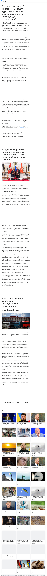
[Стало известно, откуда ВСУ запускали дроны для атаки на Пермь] (38, 537)
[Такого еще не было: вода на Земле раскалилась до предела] (9, 449)
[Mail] (1, 1)
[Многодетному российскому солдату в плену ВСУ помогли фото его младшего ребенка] (9, 435)
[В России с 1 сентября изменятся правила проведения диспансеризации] (23, 435)
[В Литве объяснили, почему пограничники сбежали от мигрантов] (23, 479)
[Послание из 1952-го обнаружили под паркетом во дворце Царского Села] (38, 523)
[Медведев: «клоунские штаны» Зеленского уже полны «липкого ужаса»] (9, 508)
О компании (4, 575)
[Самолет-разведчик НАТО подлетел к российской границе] (38, 479)
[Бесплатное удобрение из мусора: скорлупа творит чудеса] (9, 552)
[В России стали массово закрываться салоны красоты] (23, 552)
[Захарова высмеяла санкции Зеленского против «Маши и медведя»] (23, 537)
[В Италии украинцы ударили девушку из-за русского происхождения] (9, 479)
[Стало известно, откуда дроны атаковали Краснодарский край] (38, 493)
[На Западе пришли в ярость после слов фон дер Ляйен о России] (9, 420)
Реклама (8, 575)
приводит (22, 127)
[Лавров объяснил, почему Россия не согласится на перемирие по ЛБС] (38, 464)
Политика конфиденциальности (41, 575)
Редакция (15, 575)
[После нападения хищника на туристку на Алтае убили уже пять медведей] (9, 537)
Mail (1, 575)
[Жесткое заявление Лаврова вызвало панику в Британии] (38, 420)
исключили (14, 338)
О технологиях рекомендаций (32, 575)
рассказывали (11, 132)
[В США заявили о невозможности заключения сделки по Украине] (23, 449)
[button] (16, 321)
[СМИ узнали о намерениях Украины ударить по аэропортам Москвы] (38, 449)
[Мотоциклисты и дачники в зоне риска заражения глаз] (9, 567)
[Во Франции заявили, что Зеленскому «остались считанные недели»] (23, 420)
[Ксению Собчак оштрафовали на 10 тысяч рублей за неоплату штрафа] (38, 552)
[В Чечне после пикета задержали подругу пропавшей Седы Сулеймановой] (23, 464)
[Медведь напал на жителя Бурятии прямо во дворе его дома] (38, 567)
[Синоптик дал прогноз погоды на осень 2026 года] (9, 493)
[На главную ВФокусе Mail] (4, 1)
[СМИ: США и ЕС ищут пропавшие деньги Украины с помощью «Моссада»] (23, 493)
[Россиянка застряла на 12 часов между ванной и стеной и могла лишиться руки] (23, 508)
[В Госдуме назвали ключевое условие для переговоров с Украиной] (23, 567)
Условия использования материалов (22, 575)
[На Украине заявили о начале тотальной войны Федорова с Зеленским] (9, 464)
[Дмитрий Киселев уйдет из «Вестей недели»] (38, 435)
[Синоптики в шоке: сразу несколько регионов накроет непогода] (23, 523)
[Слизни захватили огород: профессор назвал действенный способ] (38, 508)
